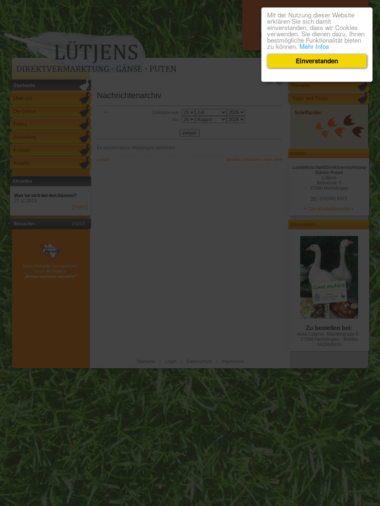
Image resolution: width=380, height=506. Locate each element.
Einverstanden (317, 60)
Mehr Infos (314, 46)
